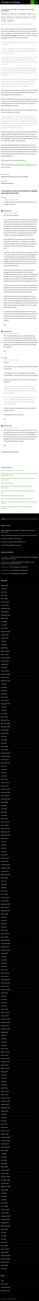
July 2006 (3, 1268)
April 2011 (4, 1084)
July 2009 (3, 1153)
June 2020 (4, 740)
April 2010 (4, 1124)
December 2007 (5, 1216)
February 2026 (5, 602)
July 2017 (3, 841)
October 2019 (5, 759)
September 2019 (5, 763)
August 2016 (4, 878)
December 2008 (5, 1176)
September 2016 (5, 874)
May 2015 (4, 924)
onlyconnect (18, 24)
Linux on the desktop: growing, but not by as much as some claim (19, 535)
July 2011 (3, 1075)
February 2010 (5, 1130)
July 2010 (3, 1114)
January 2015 (5, 937)
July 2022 (3, 684)
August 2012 (4, 1032)
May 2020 (4, 743)
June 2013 (4, 999)
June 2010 (4, 1117)
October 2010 (5, 1104)
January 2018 (5, 825)
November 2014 (5, 943)
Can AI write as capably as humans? (11, 545)
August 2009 (4, 1150)
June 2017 (4, 845)
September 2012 (5, 1029)
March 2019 (4, 779)
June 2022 (4, 687)
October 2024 (5, 634)
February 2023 (5, 671)
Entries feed (4, 1284)
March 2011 (4, 1088)
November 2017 (5, 832)
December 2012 (5, 1019)
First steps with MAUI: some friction (11, 538)
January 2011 (5, 1094)
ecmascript (14, 165)
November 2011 (5, 1061)
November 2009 (5, 1140)
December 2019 (5, 753)
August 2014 (4, 953)
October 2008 (5, 1183)
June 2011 (4, 1078)
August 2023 (4, 664)
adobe (6, 9)
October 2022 (5, 677)
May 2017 (4, 848)
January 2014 (5, 976)
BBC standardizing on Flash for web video (12, 495)
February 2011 (5, 1091)
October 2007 (5, 1222)
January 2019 (5, 786)
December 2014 (5, 940)
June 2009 (4, 1157)
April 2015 (4, 927)
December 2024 (5, 631)
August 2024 (4, 638)
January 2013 (5, 1016)
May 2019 (4, 772)
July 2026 (3, 589)
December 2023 (5, 657)
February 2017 (5, 858)
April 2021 (4, 713)
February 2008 (5, 1209)
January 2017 (5, 861)
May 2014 (4, 963)
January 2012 (5, 1055)
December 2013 (5, 979)
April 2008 (4, 1203)
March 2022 (4, 697)
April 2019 (4, 776)
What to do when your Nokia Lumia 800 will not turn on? (17, 498)
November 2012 (5, 1022)
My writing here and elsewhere (19, 567)
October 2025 (5, 611)
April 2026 (4, 595)
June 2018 (4, 809)
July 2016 (3, 881)
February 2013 (5, 1012)
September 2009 (5, 1147)
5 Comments (28, 24)
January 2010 (5, 1134)
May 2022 (4, 690)
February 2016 (5, 897)
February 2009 (5, 1170)
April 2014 (4, 966)
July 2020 (3, 736)
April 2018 (4, 815)
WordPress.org (5, 1290)
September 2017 (5, 835)
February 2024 (5, 651)
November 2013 (5, 983)
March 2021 (4, 717)
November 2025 (5, 608)
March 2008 (4, 1206)
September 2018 (5, 799)
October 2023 (5, 661)
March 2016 (4, 894)
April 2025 (4, 625)
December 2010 (5, 1098)
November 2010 (5, 1101)
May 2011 (4, 1081)
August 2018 (4, 802)
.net (2, 9)
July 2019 (3, 766)
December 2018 (5, 789)
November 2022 (5, 674)
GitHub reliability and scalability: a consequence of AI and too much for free (18, 562)
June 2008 (4, 1196)
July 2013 (3, 996)
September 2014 (5, 950)
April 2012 (4, 1045)
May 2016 (4, 887)
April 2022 (4, 694)
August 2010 (4, 1111)
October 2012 (5, 1025)
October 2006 (5, 1262)
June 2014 (4, 960)
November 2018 (5, 792)
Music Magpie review (7, 483)
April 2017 (4, 851)
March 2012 (4, 1048)
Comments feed (5, 1287)
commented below (19, 160)
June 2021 (4, 710)
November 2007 (5, 1219)
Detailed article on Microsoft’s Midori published (14, 175)
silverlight (24, 9)
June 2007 (4, 1236)
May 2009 (4, 1160)
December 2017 (5, 828)
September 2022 (5, 680)
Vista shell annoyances (7, 182)
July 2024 (3, 641)
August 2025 (4, 618)
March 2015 (4, 930)
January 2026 (5, 605)
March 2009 (4, 1167)
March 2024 (4, 648)
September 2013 (5, 989)
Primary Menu (37, 2)
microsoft (7, 167)
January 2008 (5, 1213)
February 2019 (5, 782)
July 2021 (3, 707)
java (19, 9)
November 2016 (5, 868)
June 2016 (4, 884)
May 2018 (4, 812)
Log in (2, 1280)
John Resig (15, 112)
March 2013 (4, 1009)
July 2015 (3, 917)
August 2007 (4, 1229)
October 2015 (5, 907)
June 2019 (4, 769)
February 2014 (5, 973)
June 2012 (4, 1039)
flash (9, 9)
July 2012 (3, 1035)
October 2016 (5, 871)
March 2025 (4, 628)
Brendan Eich (7, 211)
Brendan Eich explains (24, 31)
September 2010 (5, 1107)
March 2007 (4, 1245)
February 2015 (5, 933)
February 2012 (5, 1052)
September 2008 (5, 1186)
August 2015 (4, 914)
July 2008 (3, 1193)
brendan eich (29, 165)
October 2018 (5, 795)
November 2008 (5, 1180)
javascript (21, 165)
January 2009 (5, 1173)
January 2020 (5, 749)
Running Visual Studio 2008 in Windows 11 (13, 542)
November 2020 (5, 726)
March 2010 (4, 1127)
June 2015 (4, 920)
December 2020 (5, 723)
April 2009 (4, 1163)
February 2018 (5, 822)
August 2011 (4, 1071)
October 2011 (5, 1065)
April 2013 (4, 1006)
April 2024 (4, 644)
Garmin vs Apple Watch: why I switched (12, 470)
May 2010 (4, 1121)
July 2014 (3, 956)
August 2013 (4, 993)
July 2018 (3, 805)
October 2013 (5, 986)
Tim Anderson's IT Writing (10, 2)
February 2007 (5, 1249)
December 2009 (5, 1137)
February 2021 (5, 720)
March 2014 (4, 970)
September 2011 (5, 1068)
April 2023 (4, 667)
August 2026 (4, 585)
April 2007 (4, 1242)
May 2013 (4, 1002)
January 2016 (5, 901)
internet (14, 9)
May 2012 (4, 1042)
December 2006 (5, 1255)
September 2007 (5, 1226)
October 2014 (5, 947)
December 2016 (5, 864)
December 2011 (5, 1058)
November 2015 (5, 904)
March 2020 (4, 746)
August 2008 (4, 1190)
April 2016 (4, 891)
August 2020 (4, 733)
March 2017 (4, 855)
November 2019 (5, 756)
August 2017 (4, 838)
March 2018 (4, 818)
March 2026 (4, 598)
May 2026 (4, 592)
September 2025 (5, 615)
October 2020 (5, 730)
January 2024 (5, 654)
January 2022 (5, 700)
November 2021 (5, 703)
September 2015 (5, 910)
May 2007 (4, 1239)
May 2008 (4, 1199)
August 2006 (4, 1265)
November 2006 (5, 1259)
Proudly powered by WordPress (8, 1298)
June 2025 (4, 621)
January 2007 (5, 1252)
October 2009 (5, 1144)
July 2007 (3, 1232)
